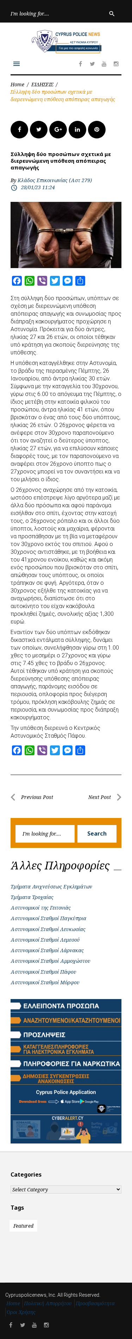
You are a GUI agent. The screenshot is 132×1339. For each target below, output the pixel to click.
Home (17, 84)
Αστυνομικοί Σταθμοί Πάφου (43, 971)
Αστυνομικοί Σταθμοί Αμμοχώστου (50, 960)
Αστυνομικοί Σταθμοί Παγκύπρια (48, 918)
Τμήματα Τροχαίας (32, 897)
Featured (23, 1225)
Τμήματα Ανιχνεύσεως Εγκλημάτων (51, 886)
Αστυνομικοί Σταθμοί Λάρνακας (47, 950)
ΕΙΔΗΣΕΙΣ (42, 84)
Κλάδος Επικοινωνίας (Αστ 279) (55, 180)
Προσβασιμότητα (95, 1303)
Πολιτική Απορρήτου (48, 1303)
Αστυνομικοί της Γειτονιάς (41, 907)
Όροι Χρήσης (21, 1312)
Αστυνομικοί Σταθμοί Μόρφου (45, 982)
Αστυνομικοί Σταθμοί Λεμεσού (45, 939)
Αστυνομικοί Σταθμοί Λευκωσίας (48, 929)
